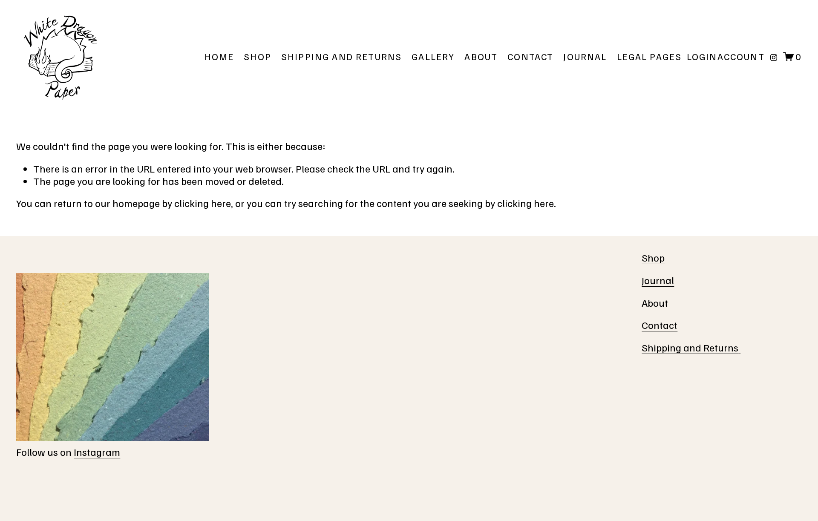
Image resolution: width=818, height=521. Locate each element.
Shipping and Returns (341, 56)
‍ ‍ (739, 347)
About (481, 56)
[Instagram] (773, 56)
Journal (585, 56)
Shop (257, 56)
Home (219, 56)
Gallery (433, 56)
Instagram (97, 452)
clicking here (202, 202)
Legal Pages (649, 56)
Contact (530, 56)
